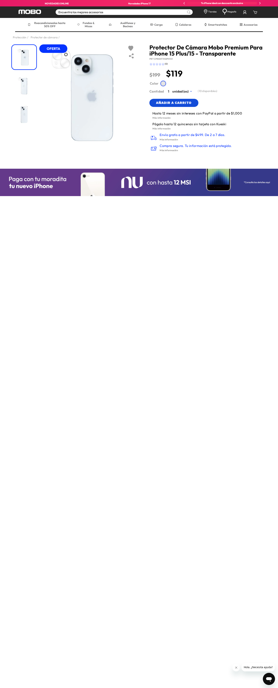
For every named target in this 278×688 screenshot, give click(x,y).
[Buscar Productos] (188, 12)
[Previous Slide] (184, 3)
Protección (19, 37)
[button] (163, 83)
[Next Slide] (260, 3)
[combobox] (124, 12)
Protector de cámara (44, 37)
